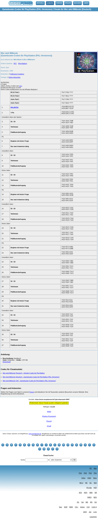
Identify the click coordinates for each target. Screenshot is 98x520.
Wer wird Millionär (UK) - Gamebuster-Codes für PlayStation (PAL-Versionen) (29, 381)
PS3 (85, 473)
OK (74, 460)
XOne (83, 478)
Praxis (68, 3)
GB (96, 493)
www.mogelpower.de (35, 433)
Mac (95, 468)
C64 (88, 507)
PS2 (90, 473)
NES (95, 497)
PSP (95, 488)
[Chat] (49, 426)
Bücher (77, 3)
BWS (71, 507)
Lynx (95, 512)
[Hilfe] (49, 412)
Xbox (95, 478)
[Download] (7, 362)
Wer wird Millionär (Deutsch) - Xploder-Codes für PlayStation (24, 373)
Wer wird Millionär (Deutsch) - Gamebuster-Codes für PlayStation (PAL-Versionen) (31, 377)
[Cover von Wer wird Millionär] (84, 66)
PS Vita (89, 488)
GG (95, 502)
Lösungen (93, 517)
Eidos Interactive (14, 77)
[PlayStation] (22, 63)
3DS (80, 493)
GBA (91, 493)
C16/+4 (94, 507)
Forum (59, 3)
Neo (60, 507)
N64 (95, 483)
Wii (86, 483)
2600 (85, 512)
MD (87, 502)
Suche (23, 460)
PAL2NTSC (15, 107)
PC (91, 468)
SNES (89, 497)
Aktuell (40, 3)
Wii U (81, 483)
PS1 (95, 473)
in (48, 460)
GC (90, 483)
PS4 (80, 473)
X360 (89, 478)
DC (78, 502)
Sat (82, 502)
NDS (85, 493)
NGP (65, 507)
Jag (90, 512)
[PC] (15, 63)
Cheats (50, 3)
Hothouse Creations (17, 74)
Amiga (82, 507)
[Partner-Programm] (49, 416)
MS (91, 502)
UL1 (20, 86)
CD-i (76, 507)
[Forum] (49, 421)
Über (86, 3)
